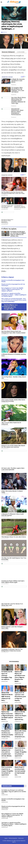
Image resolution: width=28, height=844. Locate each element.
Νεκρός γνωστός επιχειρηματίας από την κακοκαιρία (13, 284)
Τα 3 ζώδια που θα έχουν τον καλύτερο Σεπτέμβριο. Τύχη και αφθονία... (6, 675)
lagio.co (14, 842)
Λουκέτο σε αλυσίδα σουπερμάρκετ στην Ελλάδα (12, 280)
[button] (14, 13)
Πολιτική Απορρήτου (13, 838)
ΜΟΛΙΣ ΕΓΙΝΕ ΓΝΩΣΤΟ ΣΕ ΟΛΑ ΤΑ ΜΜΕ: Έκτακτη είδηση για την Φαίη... (6, 696)
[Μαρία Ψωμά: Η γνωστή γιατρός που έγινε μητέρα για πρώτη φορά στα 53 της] (21, 763)
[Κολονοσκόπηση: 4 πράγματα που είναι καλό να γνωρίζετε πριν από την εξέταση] (7, 744)
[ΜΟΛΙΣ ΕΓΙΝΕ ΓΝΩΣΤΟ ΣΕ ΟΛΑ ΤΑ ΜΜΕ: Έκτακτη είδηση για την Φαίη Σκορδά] (7, 688)
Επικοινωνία (20, 838)
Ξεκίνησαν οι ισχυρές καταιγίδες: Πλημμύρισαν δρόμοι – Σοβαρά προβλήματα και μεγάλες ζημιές (13, 295)
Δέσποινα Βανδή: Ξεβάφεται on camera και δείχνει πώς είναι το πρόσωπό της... (20, 715)
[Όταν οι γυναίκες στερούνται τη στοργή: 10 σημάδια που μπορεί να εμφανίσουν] (21, 744)
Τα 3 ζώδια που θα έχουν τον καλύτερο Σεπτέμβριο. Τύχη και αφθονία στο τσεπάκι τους (18, 234)
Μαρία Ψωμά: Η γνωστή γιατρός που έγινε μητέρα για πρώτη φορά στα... (20, 771)
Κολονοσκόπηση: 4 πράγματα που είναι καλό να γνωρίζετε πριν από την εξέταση (7, 752)
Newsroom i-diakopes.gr (8, 52)
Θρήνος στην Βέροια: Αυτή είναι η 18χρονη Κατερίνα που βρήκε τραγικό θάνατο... (7, 715)
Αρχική (6, 838)
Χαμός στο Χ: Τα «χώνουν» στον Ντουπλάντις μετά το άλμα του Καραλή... (20, 696)
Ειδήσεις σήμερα (7, 277)
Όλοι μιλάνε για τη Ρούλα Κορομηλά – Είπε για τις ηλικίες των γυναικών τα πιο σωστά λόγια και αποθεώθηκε (13, 300)
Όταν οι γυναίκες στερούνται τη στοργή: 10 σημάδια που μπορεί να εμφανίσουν (20, 752)
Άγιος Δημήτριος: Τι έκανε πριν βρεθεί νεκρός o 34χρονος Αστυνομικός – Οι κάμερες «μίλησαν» (12, 289)
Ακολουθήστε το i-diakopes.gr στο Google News (11, 307)
